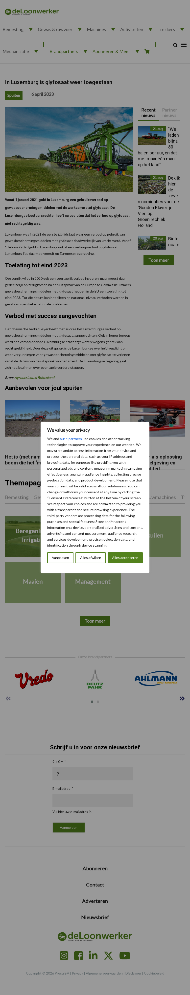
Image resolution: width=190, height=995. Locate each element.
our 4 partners (71, 439)
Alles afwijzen (90, 557)
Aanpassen (60, 557)
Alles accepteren (125, 557)
